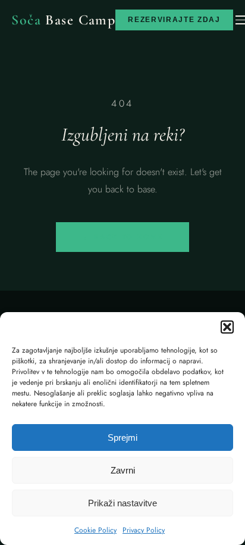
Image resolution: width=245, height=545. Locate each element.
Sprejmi (122, 437)
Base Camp (63, 20)
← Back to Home (123, 237)
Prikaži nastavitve (122, 503)
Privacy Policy (143, 530)
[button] (227, 327)
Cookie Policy (95, 530)
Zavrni (123, 470)
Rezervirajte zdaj (174, 19)
